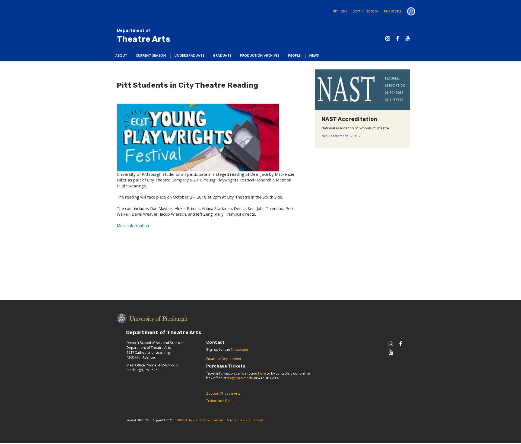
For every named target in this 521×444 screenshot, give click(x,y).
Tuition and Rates (220, 400)
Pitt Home (339, 11)
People (294, 55)
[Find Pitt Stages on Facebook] (397, 38)
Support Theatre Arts (223, 393)
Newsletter (240, 349)
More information (133, 225)
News (314, 55)
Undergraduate (189, 55)
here (262, 373)
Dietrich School (365, 11)
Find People (393, 11)
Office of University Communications (200, 420)
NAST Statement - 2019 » (341, 136)
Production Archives (259, 55)
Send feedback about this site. (246, 420)
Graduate (222, 55)
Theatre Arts (143, 36)
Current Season (151, 55)
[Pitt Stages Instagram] (387, 38)
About (121, 55)
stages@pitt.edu (240, 378)
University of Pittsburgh (129, 10)
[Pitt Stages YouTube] (407, 38)
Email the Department (223, 358)
